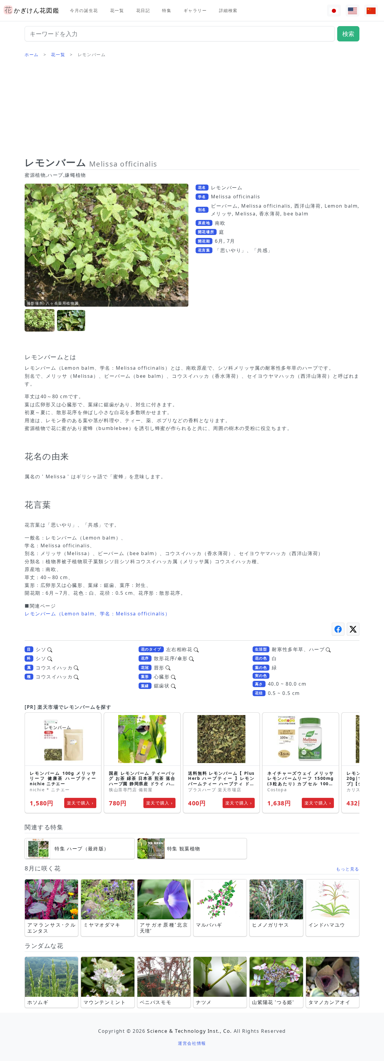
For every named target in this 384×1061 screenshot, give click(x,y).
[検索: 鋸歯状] (173, 686)
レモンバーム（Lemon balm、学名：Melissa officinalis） (97, 613)
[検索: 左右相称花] (196, 649)
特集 (166, 10)
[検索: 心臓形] (173, 677)
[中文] (371, 11)
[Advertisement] (192, 110)
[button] (40, 320)
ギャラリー (195, 10)
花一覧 (117, 10)
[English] (352, 11)
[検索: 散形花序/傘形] (191, 658)
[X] (353, 629)
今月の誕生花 (84, 10)
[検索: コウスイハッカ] (76, 668)
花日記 (143, 10)
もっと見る (347, 869)
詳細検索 (228, 10)
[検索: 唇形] (168, 668)
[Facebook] (338, 629)
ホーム (32, 54)
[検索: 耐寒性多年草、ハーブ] (328, 649)
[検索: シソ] (49, 649)
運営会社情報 (192, 1043)
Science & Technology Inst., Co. (189, 1031)
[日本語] (334, 11)
